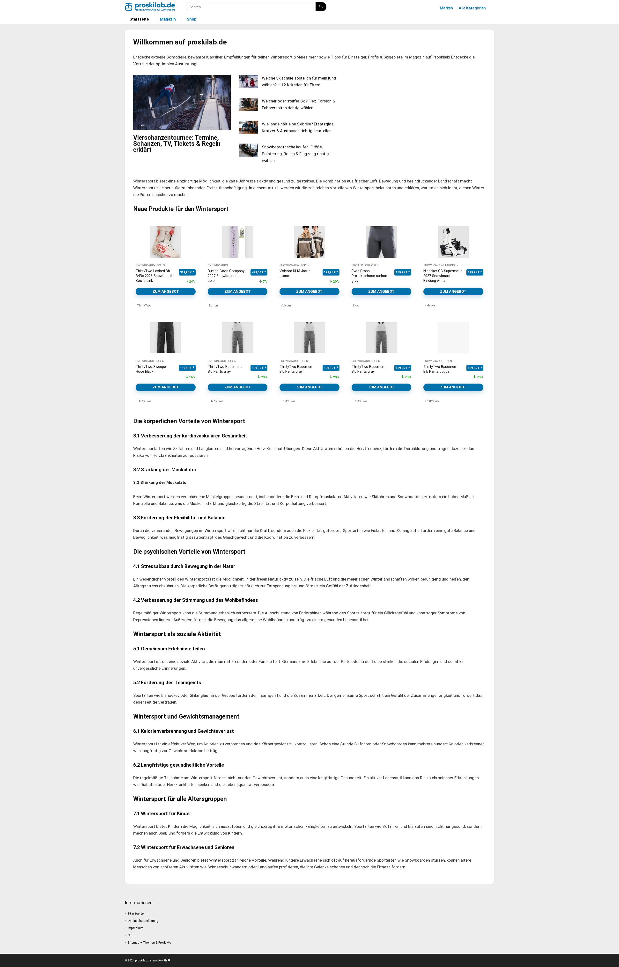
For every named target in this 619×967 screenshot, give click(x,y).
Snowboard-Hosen (150, 361)
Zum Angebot (166, 291)
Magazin (168, 19)
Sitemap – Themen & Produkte (149, 942)
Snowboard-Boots (150, 265)
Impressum (135, 928)
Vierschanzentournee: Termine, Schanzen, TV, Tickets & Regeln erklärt (177, 143)
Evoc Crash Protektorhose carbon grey (369, 276)
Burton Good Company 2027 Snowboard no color (226, 276)
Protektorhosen (365, 265)
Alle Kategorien (472, 8)
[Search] (321, 6)
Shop (192, 19)
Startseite (139, 19)
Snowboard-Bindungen (440, 265)
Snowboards (218, 265)
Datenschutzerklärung (143, 921)
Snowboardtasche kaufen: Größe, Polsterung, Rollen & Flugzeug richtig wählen (295, 154)
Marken (446, 8)
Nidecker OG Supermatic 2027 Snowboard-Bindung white (442, 276)
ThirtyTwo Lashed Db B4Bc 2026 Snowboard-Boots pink (154, 276)
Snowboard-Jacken (295, 265)
